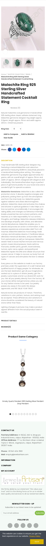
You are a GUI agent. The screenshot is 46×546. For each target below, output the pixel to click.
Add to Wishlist (27, 134)
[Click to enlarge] (5, 51)
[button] (3, 29)
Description (6, 160)
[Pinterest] (29, 525)
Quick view (39, 357)
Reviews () (15, 108)
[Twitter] (16, 525)
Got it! (37, 542)
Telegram (28, 149)
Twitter (14, 149)
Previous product (37, 76)
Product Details (9, 320)
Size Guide (8, 138)
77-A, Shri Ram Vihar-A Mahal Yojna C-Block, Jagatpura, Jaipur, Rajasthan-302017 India (22, 443)
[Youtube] (23, 525)
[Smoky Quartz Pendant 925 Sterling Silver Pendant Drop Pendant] (23, 370)
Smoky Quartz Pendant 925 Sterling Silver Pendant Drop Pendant (23, 402)
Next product (43, 76)
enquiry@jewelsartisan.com (17, 454)
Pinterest (19, 149)
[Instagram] (36, 525)
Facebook (10, 149)
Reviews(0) (6, 327)
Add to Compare (11, 134)
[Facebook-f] (10, 525)
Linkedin (24, 149)
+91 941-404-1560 (15, 451)
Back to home (40, 76)
